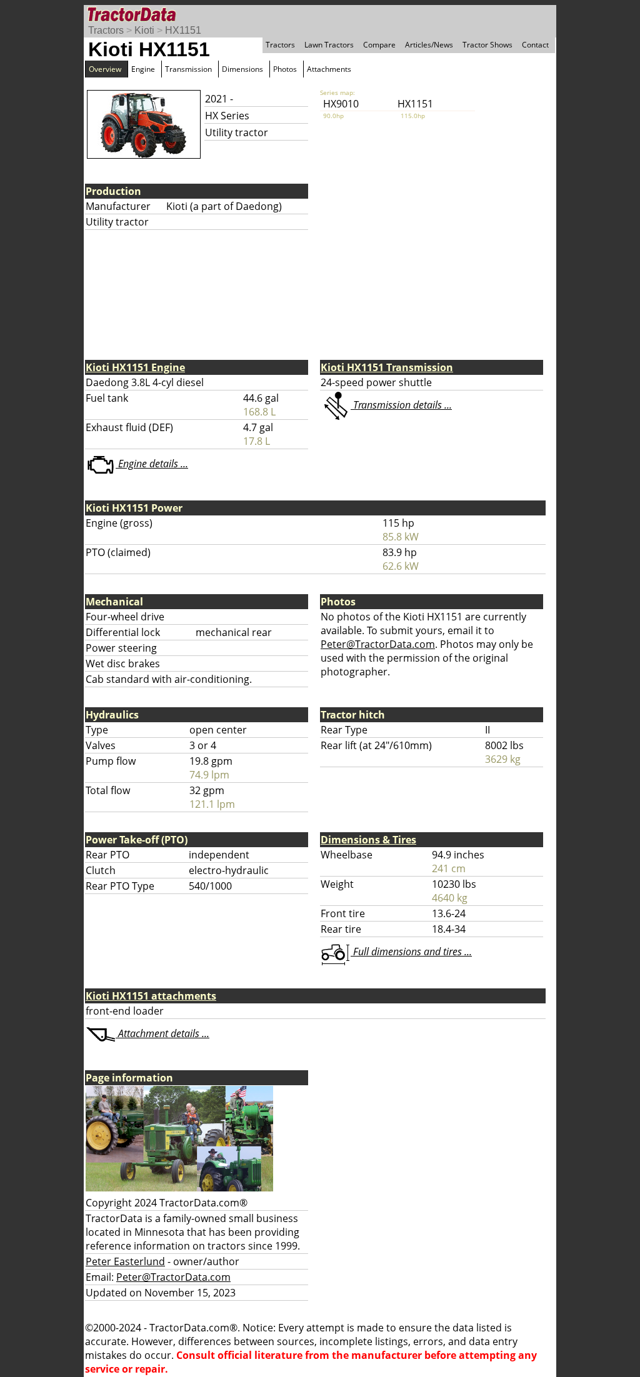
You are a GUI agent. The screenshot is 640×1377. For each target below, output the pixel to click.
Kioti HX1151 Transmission (387, 367)
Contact (535, 44)
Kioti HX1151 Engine (135, 367)
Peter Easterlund (125, 1261)
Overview (105, 69)
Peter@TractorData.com (378, 644)
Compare (379, 44)
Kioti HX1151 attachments (151, 996)
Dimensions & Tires (368, 840)
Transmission (188, 69)
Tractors (106, 30)
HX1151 (183, 30)
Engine (143, 69)
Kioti (144, 30)
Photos (285, 69)
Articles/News (429, 44)
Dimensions (242, 69)
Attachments (329, 69)
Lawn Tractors (329, 44)
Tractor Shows (487, 44)
